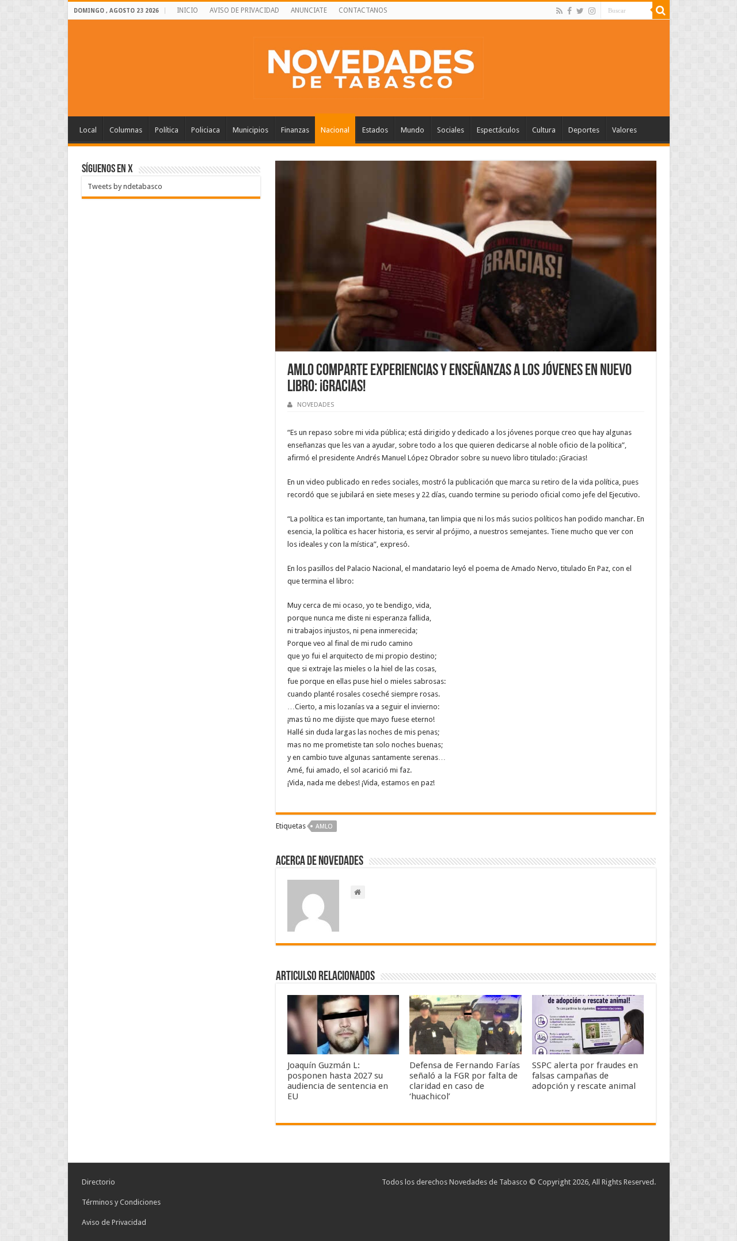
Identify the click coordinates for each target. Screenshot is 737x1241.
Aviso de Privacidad (114, 1222)
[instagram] (592, 11)
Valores (624, 130)
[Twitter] (580, 11)
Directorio (98, 1182)
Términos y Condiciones (121, 1202)
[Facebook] (569, 11)
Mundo (412, 130)
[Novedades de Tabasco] (368, 66)
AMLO (324, 826)
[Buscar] (661, 10)
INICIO (187, 10)
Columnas (125, 130)
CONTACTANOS (363, 10)
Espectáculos (498, 130)
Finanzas (295, 130)
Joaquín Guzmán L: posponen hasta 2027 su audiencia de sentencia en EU (337, 1081)
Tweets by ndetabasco (125, 186)
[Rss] (559, 11)
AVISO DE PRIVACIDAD (244, 10)
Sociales (450, 130)
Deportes (583, 130)
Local (88, 130)
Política (166, 130)
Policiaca (205, 130)
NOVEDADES (315, 404)
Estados (375, 130)
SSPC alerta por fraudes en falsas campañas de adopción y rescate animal (585, 1075)
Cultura (544, 130)
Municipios (250, 130)
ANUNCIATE (309, 10)
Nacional (335, 130)
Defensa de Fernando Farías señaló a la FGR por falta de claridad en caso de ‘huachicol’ (464, 1081)
